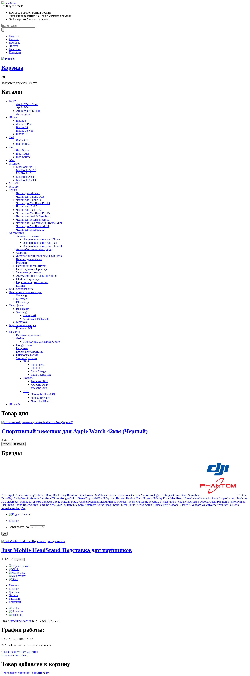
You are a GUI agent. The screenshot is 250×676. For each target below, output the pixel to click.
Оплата (13, 45)
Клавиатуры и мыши (29, 259)
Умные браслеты (26, 358)
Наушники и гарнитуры (31, 265)
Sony (81, 504)
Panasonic (223, 501)
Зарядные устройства (29, 272)
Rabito (18, 504)
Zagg (24, 508)
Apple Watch (23, 107)
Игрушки (22, 348)
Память (20, 285)
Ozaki (212, 501)
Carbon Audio (139, 495)
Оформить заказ (39, 672)
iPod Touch (22, 153)
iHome (187, 498)
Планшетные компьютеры (25, 292)
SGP (59, 504)
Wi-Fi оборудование (21, 288)
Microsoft (21, 298)
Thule (131, 504)
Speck (115, 504)
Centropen (167, 495)
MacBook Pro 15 (26, 170)
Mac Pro (14, 186)
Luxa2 (56, 501)
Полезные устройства (29, 351)
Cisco (176, 495)
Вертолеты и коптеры (22, 325)
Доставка (14, 42)
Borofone (72, 495)
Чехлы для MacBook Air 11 (32, 226)
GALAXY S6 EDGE (36, 318)
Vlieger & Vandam (190, 504)
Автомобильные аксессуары (33, 249)
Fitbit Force (37, 364)
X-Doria (234, 504)
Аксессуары (23, 114)
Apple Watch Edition (28, 110)
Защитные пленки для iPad (40, 242)
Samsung (21, 295)
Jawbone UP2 (39, 387)
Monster (133, 501)
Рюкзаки (21, 262)
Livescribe (35, 501)
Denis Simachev (190, 495)
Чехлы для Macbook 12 (30, 229)
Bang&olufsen (36, 495)
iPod (11, 147)
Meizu (103, 501)
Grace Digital (85, 498)
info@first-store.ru (20, 620)
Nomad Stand (191, 501)
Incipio (223, 498)
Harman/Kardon (125, 498)
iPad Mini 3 (23, 143)
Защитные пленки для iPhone (41, 239)
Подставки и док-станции (32, 282)
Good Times (52, 498)
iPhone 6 (21, 120)
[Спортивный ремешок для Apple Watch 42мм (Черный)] (37, 422)
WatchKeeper (210, 504)
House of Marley (152, 498)
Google (64, 498)
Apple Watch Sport (27, 104)
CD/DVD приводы (28, 279)
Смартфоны (16, 305)
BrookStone (123, 495)
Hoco (139, 498)
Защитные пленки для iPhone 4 (42, 246)
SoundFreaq (104, 504)
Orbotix (204, 501)
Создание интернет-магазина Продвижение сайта (19, 653)
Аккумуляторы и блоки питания (36, 275)
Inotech (231, 498)
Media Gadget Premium (85, 501)
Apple (11, 495)
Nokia (178, 501)
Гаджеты (14, 331)
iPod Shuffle (23, 157)
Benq (49, 495)
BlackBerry (22, 308)
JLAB (10, 501)
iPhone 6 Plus (24, 124)
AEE (4, 495)
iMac (12, 160)
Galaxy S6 (29, 315)
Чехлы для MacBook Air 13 (32, 219)
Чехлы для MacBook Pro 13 (33, 203)
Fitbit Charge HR (41, 374)
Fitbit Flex (37, 368)
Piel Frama (7, 504)
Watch (12, 100)
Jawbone (28, 378)
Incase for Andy (208, 498)
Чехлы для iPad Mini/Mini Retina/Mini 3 (40, 222)
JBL (3, 501)
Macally (65, 501)
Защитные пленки (27, 236)
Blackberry (22, 302)
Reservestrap (30, 504)
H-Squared (109, 498)
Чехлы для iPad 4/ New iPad (33, 216)
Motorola (21, 321)
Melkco (111, 501)
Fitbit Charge (38, 371)
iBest (179, 498)
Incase (195, 498)
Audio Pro (22, 495)
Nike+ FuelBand (40, 401)
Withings (223, 504)
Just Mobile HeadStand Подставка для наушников (66, 550)
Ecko (4, 498)
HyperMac (169, 498)
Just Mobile (21, 501)
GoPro (20, 338)
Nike (26, 391)
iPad (11, 137)
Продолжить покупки (15, 672)
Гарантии (15, 49)
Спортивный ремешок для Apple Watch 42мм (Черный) (74, 431)
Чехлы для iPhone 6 (28, 193)
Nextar (164, 501)
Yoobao (15, 508)
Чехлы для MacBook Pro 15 (33, 213)
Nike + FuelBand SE (43, 394)
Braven (111, 495)
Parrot (233, 501)
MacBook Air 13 (26, 180)
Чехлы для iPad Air (27, 206)
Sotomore (90, 504)
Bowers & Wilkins (96, 495)
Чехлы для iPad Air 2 (29, 209)
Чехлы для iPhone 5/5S (30, 196)
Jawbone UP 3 (39, 381)
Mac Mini (14, 183)
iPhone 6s (14, 404)
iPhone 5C (22, 133)
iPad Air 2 (22, 140)
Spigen (124, 504)
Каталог (14, 39)
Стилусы (21, 252)
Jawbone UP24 (39, 384)
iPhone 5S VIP (24, 130)
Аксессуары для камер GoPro (41, 341)
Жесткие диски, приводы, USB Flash (39, 255)
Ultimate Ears (160, 504)
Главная (14, 36)
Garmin (25, 498)
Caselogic (154, 495)
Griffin (98, 498)
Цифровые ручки (27, 354)
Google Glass (24, 345)
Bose (82, 495)
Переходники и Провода (31, 269)
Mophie (143, 501)
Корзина (12, 67)
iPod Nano (22, 150)
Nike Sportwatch (40, 397)
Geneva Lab (37, 498)
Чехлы (13, 189)
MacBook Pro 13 (26, 166)
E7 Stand (242, 495)
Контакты (15, 52)
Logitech (47, 501)
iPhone (13, 117)
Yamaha (6, 508)
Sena (53, 504)
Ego (10, 498)
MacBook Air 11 (26, 176)
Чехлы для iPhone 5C (29, 199)
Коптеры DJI (24, 328)
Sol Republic (69, 504)
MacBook (14, 163)
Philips (241, 501)
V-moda (173, 504)
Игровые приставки (28, 335)
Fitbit (26, 361)
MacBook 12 (23, 173)
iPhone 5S (22, 127)
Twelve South (144, 504)
